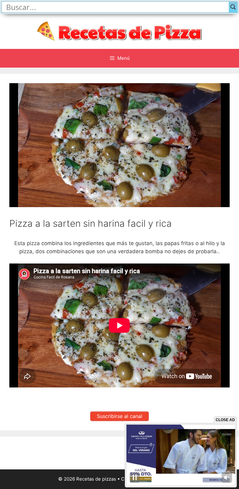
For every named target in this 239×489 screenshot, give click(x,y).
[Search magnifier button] (233, 7)
